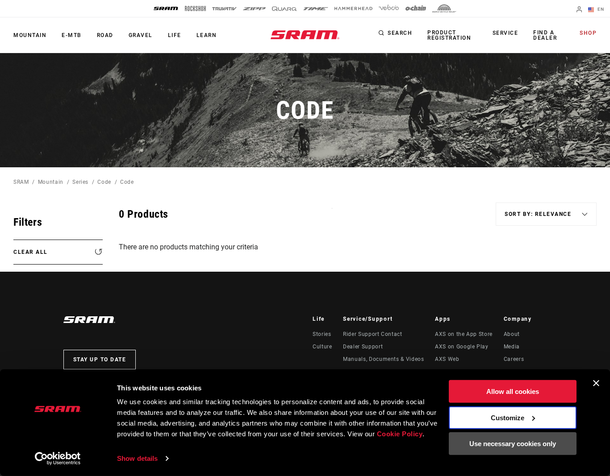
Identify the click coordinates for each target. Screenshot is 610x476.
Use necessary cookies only (512, 443)
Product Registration (449, 35)
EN (600, 9)
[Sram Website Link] (305, 34)
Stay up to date (99, 359)
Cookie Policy (400, 434)
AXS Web (447, 359)
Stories (322, 334)
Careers (514, 359)
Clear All (30, 252)
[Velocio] (389, 8)
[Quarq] (284, 8)
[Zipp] (254, 8)
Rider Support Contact (372, 334)
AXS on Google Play (462, 347)
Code (104, 182)
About (512, 334)
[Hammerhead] (353, 8)
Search (400, 33)
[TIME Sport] (315, 8)
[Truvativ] (224, 9)
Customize (507, 417)
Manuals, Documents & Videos (383, 359)
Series (80, 182)
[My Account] (579, 10)
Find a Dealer (545, 35)
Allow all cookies (512, 391)
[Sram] (166, 8)
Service (505, 33)
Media (512, 347)
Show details (137, 458)
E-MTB (72, 35)
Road (105, 35)
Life (174, 35)
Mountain (29, 35)
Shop (588, 33)
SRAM (21, 182)
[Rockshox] (195, 8)
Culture (322, 347)
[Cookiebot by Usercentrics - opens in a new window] (58, 458)
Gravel (141, 35)
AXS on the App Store (464, 334)
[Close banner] (596, 383)
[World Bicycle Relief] (444, 8)
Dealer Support (363, 347)
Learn (206, 35)
